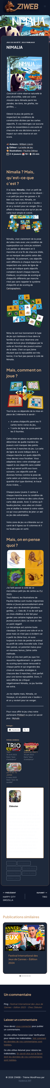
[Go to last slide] (7, 948)
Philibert (21, 715)
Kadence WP (25, 1080)
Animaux (11, 863)
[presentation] (25, 938)
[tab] (20, 976)
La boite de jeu (25, 147)
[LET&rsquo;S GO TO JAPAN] (13, 767)
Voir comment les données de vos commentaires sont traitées (25, 1041)
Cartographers (13, 288)
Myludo (15, 718)
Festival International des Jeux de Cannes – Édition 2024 (23, 959)
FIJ (41, 591)
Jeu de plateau (14, 868)
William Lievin (26, 144)
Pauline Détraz (30, 151)
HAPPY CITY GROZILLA (9, 896)
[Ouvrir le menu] (45, 6)
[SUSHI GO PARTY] (31, 746)
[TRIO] (13, 746)
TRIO (8, 752)
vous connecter (23, 1026)
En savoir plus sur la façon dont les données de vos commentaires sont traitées (23, 1056)
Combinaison (23, 863)
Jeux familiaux (28, 42)
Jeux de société (13, 42)
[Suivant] (43, 948)
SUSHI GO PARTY (31, 752)
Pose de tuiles (29, 873)
